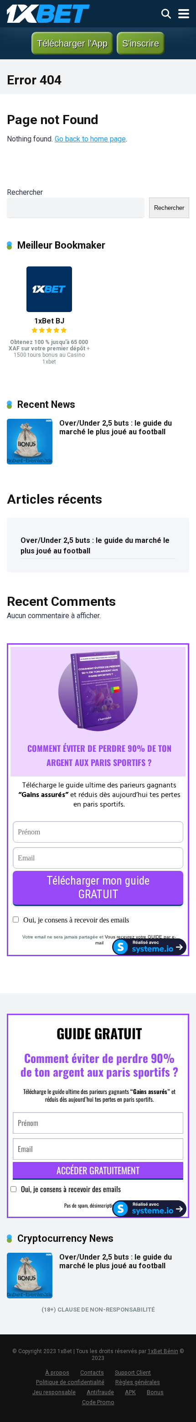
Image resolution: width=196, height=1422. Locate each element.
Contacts (92, 1372)
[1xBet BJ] (49, 309)
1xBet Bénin (163, 1351)
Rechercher (25, 192)
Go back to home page (90, 139)
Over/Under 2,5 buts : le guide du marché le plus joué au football (115, 427)
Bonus (155, 1392)
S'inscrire (140, 43)
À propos (57, 1372)
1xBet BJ (49, 321)
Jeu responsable (54, 1392)
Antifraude (100, 1392)
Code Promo (98, 1402)
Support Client (133, 1372)
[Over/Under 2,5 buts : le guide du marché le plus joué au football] (29, 462)
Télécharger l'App (72, 43)
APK (130, 1392)
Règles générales (137, 1382)
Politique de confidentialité (70, 1382)
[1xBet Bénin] (48, 12)
